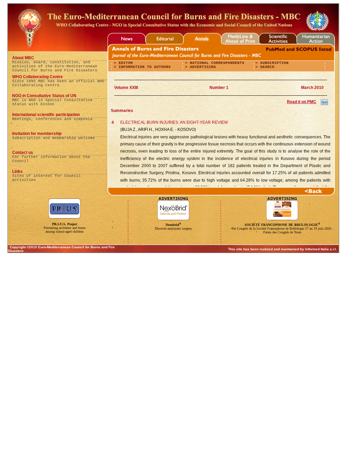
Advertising (202, 67)
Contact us (22, 152)
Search (266, 67)
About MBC (23, 57)
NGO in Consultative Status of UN (44, 95)
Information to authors (143, 67)
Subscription (273, 63)
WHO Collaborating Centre (37, 76)
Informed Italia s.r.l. (321, 249)
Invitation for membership (36, 133)
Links (17, 171)
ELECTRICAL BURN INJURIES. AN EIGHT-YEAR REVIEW (174, 122)
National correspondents (216, 63)
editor (124, 63)
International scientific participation (46, 114)
